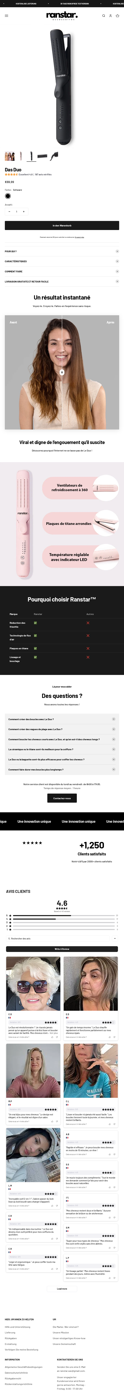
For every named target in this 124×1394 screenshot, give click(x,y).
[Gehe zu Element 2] (20, 156)
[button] (28, 174)
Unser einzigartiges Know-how (69, 1338)
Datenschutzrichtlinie (16, 1372)
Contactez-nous (62, 798)
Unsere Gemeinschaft (64, 1343)
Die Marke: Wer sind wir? (66, 1326)
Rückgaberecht (13, 1378)
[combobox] (115, 938)
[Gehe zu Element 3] (31, 156)
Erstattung (10, 1343)
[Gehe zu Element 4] (42, 156)
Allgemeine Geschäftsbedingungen (23, 1366)
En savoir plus (79, 237)
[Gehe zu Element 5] (53, 156)
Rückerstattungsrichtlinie (18, 1384)
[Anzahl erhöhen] (23, 211)
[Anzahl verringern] (9, 211)
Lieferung (10, 1332)
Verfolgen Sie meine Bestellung (21, 1349)
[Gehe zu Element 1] (10, 156)
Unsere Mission (61, 1332)
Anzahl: (9, 204)
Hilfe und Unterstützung (17, 1326)
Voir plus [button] (53, 1033)
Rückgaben (11, 1338)
